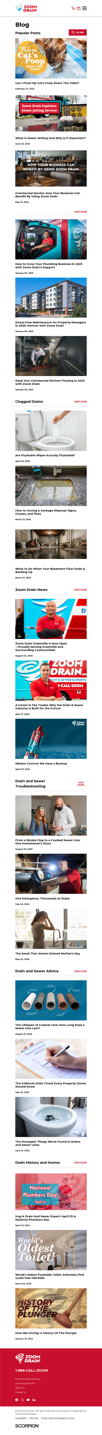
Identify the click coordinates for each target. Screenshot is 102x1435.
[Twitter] (22, 1399)
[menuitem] (21, 1418)
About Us (20, 1388)
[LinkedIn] (34, 1399)
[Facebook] (16, 1399)
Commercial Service (25, 1383)
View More (80, 212)
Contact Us (20, 1392)
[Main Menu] (84, 8)
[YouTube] (28, 1399)
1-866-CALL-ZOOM (31, 1370)
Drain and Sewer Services (27, 1379)
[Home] (26, 8)
